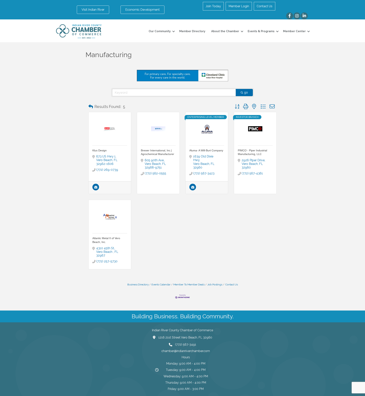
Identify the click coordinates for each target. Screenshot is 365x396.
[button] (90, 106)
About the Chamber (225, 31)
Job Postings (214, 284)
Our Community (160, 31)
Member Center (294, 31)
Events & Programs (261, 31)
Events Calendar (161, 284)
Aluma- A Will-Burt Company (206, 150)
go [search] (246, 92)
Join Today (213, 6)
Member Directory (192, 31)
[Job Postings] (95, 189)
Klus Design (99, 150)
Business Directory (138, 284)
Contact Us (264, 6)
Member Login (239, 6)
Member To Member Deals (189, 284)
